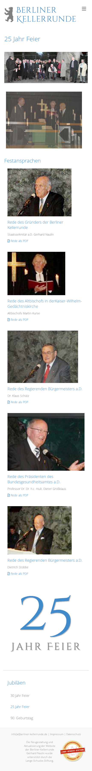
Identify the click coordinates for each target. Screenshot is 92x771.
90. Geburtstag (21, 718)
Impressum (57, 734)
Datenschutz (73, 734)
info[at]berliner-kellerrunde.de (29, 734)
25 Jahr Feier (20, 706)
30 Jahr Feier (20, 695)
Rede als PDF (19, 241)
